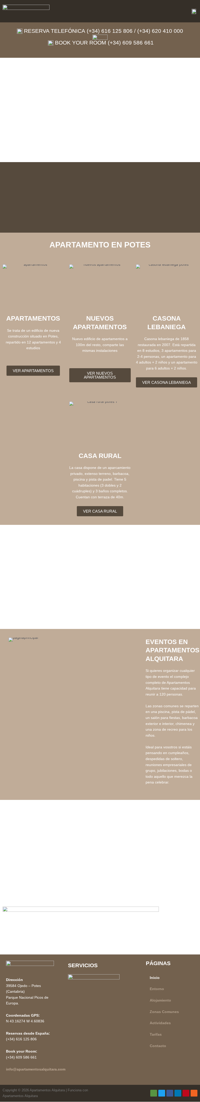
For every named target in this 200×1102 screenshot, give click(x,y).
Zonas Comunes (164, 1012)
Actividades (160, 1023)
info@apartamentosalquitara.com (35, 1069)
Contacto (158, 1046)
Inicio (155, 978)
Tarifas (156, 1034)
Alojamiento (160, 1000)
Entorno (157, 989)
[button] (124, 11)
